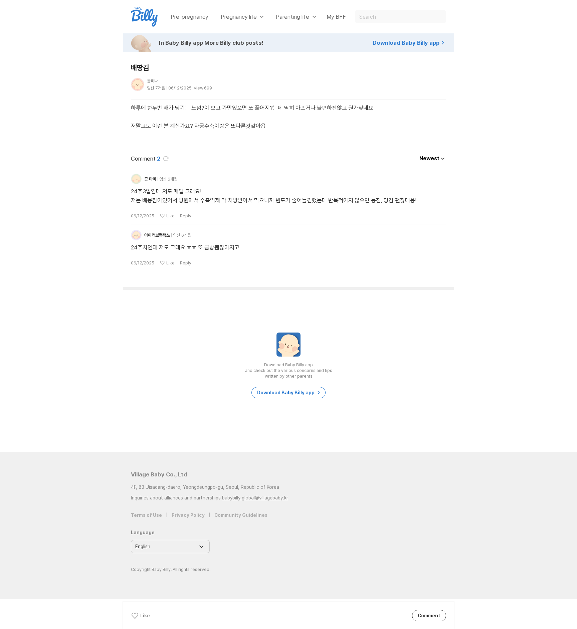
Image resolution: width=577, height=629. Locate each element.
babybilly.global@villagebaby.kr (255, 497)
